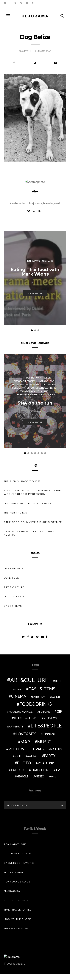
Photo (24, 762)
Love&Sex (26, 733)
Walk (53, 776)
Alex (35, 191)
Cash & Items (13, 605)
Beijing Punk (33, 377)
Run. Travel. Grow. (18, 853)
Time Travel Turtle (17, 909)
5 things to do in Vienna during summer (33, 522)
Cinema (18, 696)
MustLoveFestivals (26, 749)
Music (44, 741)
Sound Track (27, 391)
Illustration (25, 718)
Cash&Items (41, 688)
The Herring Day (15, 512)
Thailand (47, 261)
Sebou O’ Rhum (14, 872)
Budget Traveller (17, 900)
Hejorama (18, 384)
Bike (58, 681)
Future (44, 711)
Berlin (47, 377)
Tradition (40, 770)
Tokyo (51, 394)
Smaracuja (12, 891)
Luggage (48, 734)
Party (49, 755)
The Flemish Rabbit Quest (30, 394)
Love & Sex (11, 577)
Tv (57, 770)
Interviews (33, 261)
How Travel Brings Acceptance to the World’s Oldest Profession (32, 492)
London (17, 387)
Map (25, 741)
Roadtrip (46, 763)
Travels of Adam (16, 928)
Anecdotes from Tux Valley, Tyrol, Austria (30, 533)
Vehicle (22, 776)
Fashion (55, 697)
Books (17, 689)
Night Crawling (26, 756)
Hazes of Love (46, 381)
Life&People (46, 726)
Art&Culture (29, 680)
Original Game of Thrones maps (27, 503)
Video (39, 776)
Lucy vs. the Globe (17, 919)
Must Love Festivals (36, 387)
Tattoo (17, 770)
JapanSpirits (15, 726)
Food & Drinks (14, 596)
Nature (56, 749)
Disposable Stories (24, 381)
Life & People (13, 568)
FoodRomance (20, 711)
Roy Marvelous (15, 844)
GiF (59, 711)
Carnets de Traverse (19, 862)
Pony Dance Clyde (17, 881)
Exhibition (38, 696)
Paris (53, 387)
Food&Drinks (35, 704)
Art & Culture (14, 587)
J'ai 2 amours (48, 384)
